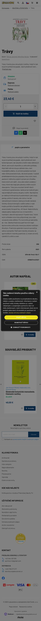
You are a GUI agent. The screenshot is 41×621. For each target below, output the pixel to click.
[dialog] (20, 310)
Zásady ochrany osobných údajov (20, 313)
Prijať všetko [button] (21, 317)
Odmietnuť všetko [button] (21, 323)
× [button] (37, 292)
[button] (20, 327)
